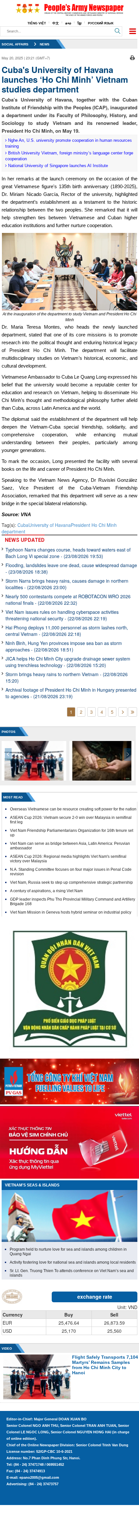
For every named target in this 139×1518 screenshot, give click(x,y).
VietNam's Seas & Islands (32, 1185)
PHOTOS (9, 732)
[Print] (132, 57)
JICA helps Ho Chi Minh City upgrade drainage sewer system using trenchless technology (67, 661)
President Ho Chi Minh (94, 525)
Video (7, 1348)
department (13, 531)
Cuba (22, 525)
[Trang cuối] (132, 712)
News (44, 44)
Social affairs (15, 44)
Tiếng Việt (36, 23)
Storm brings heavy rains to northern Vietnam (66, 677)
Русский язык (100, 23)
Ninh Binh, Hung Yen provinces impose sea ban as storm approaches (63, 646)
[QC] (69, 1080)
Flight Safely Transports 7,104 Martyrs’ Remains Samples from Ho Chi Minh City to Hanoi (105, 1364)
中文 (55, 23)
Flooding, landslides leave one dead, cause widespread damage (71, 568)
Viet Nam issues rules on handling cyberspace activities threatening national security (62, 615)
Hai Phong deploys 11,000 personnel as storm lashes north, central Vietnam (66, 630)
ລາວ (68, 23)
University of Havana (49, 525)
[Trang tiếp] (122, 712)
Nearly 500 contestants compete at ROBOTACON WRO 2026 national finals (68, 599)
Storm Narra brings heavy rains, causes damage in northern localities (66, 583)
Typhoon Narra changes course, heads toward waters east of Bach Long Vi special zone (68, 552)
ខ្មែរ (79, 23)
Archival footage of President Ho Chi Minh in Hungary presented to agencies (70, 692)
